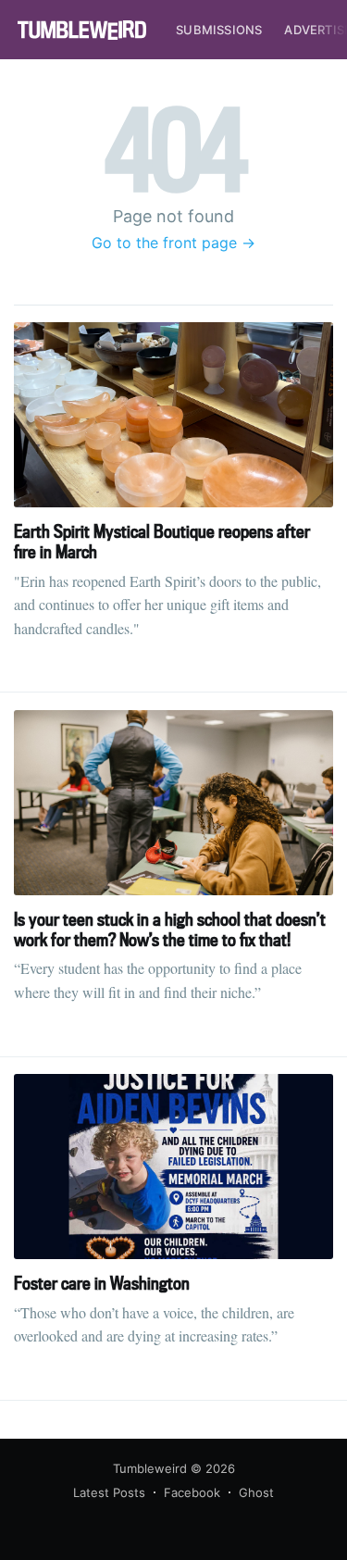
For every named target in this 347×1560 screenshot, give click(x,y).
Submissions (219, 29)
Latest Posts (109, 1492)
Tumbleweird (150, 1468)
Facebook (192, 1492)
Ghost (256, 1492)
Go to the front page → (173, 242)
